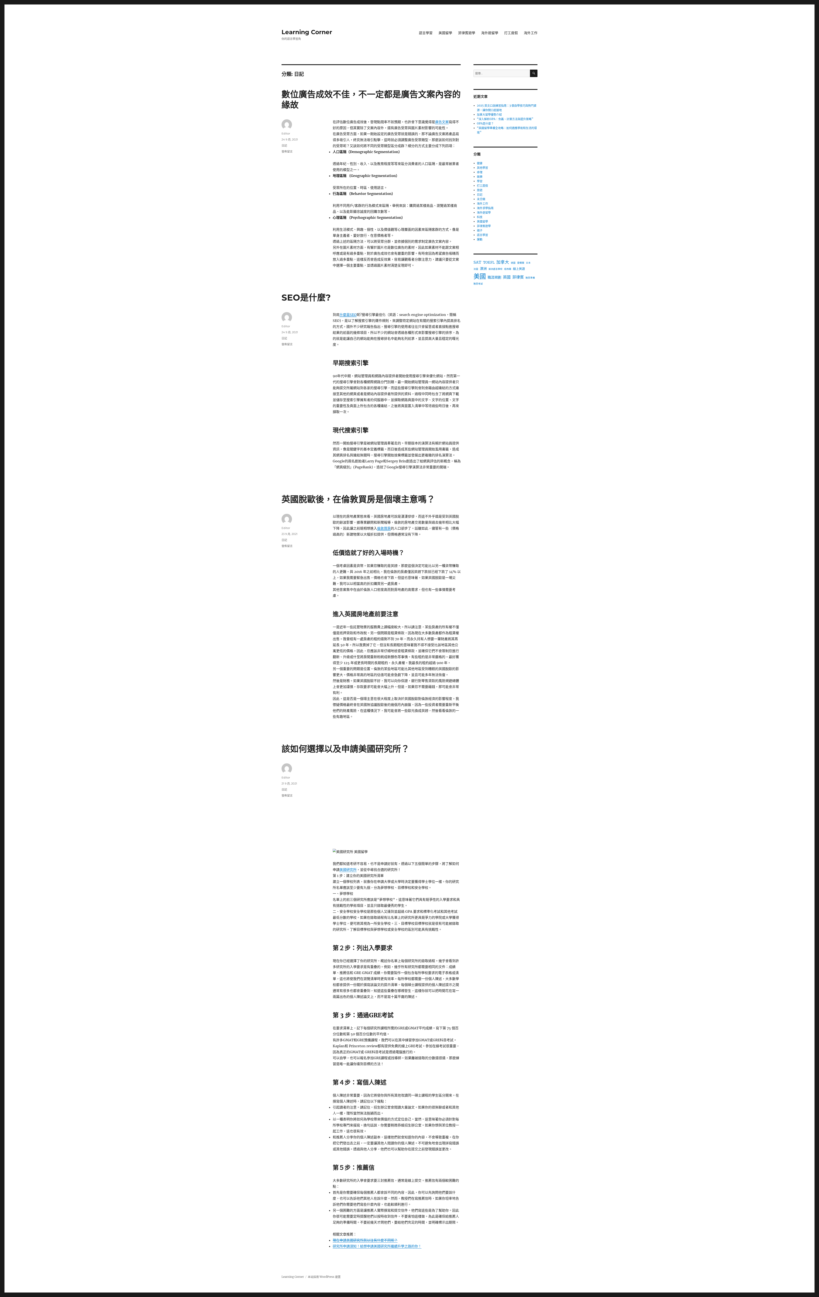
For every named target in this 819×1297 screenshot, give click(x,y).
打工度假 (511, 33)
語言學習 (426, 33)
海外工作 (530, 33)
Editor (286, 133)
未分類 (481, 199)
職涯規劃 (494, 277)
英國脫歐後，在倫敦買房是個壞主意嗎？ (358, 499)
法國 (475, 269)
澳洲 (483, 268)
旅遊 (479, 190)
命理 (479, 172)
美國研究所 (348, 870)
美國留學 (445, 33)
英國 (507, 277)
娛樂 (479, 176)
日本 (528, 262)
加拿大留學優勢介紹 (489, 114)
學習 (479, 181)
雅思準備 (530, 277)
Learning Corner (307, 32)
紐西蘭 (507, 269)
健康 (479, 163)
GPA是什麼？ (485, 123)
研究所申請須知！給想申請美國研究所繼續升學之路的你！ (377, 1246)
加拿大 (502, 262)
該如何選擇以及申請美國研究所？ (346, 748)
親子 (479, 230)
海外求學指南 (485, 208)
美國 (479, 276)
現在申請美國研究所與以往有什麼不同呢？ (365, 1240)
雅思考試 (478, 283)
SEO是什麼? (306, 297)
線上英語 (519, 269)
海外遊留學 (489, 33)
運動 (479, 239)
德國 (513, 262)
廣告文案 (442, 122)
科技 (479, 217)
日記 (284, 145)
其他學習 (482, 167)
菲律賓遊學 (466, 33)
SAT (477, 262)
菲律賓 (518, 277)
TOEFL (489, 262)
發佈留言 (287, 151)
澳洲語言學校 (495, 269)
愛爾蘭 (520, 262)
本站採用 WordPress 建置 (324, 1277)
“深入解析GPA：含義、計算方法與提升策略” (505, 119)
